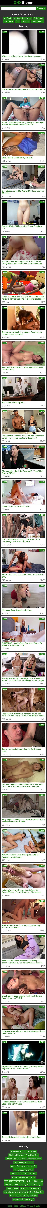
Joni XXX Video (11, 1184)
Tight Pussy (39, 18)
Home (9, 1206)
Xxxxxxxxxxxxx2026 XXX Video (23, 1196)
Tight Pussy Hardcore (23, 1162)
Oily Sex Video (29, 1151)
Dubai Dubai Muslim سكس (23, 1177)
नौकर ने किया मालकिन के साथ (14, 1181)
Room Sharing (12, 1188)
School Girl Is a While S (31, 1188)
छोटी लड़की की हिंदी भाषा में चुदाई (31, 1184)
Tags (16, 1206)
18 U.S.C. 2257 (33, 1206)
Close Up (26, 21)
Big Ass (16, 18)
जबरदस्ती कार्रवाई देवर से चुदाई (23, 1199)
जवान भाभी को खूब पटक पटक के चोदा (23, 1166)
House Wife (16, 1151)
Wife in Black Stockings (16, 1159)
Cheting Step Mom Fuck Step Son (23, 1155)
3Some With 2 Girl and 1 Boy (23, 1173)
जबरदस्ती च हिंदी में (34, 1159)
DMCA (23, 1206)
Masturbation (37, 21)
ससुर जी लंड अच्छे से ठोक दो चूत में (16, 1192)
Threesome (26, 18)
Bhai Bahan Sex (36, 1192)
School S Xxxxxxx (35, 1181)
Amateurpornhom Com (23, 1170)
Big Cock (7, 18)
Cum (18, 21)
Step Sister (8, 21)
